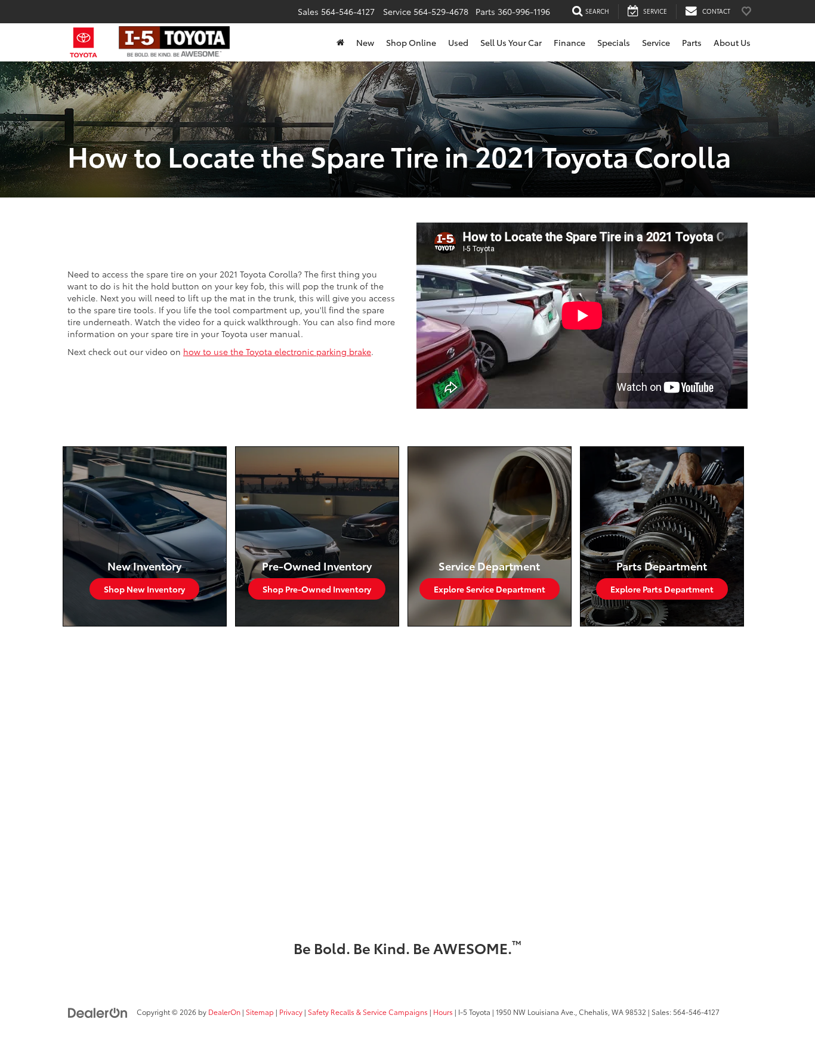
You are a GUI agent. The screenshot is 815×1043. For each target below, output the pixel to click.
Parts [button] (692, 42)
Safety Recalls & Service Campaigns (368, 1012)
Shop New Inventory (144, 589)
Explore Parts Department (662, 589)
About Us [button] (732, 42)
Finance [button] (569, 42)
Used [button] (458, 42)
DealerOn (224, 1012)
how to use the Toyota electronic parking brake (277, 351)
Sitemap (260, 1012)
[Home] (340, 42)
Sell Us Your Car (511, 42)
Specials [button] (613, 42)
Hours (443, 1012)
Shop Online (411, 42)
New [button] (365, 42)
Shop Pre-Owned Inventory (317, 589)
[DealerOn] (97, 1011)
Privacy (290, 1012)
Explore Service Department (489, 589)
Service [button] (656, 42)
